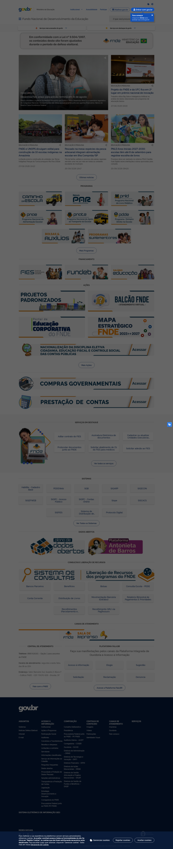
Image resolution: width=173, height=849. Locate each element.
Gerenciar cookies (101, 840)
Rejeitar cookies (123, 840)
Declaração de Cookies (40, 844)
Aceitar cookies (144, 840)
